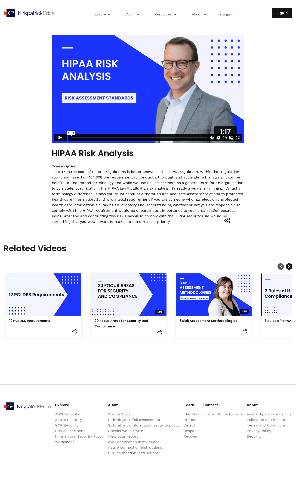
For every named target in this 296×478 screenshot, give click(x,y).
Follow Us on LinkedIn (266, 419)
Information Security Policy (79, 436)
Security (254, 436)
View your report (123, 436)
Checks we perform (125, 431)
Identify (190, 414)
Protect (190, 419)
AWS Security (67, 414)
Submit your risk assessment (134, 419)
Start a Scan (119, 414)
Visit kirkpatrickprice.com (269, 414)
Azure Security (68, 419)
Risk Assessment (70, 431)
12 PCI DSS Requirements (30, 320)
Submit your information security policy (143, 425)
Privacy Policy (259, 431)
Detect (189, 425)
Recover (191, 436)
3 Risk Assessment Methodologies (208, 320)
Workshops (64, 442)
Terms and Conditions (266, 425)
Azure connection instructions (135, 447)
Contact (227, 14)
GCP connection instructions (133, 453)
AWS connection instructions (133, 442)
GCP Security (66, 425)
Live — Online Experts (223, 414)
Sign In (282, 13)
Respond (191, 431)
